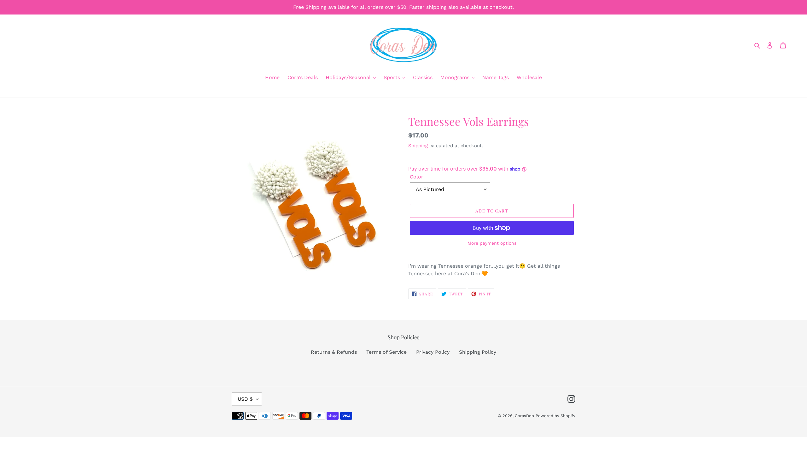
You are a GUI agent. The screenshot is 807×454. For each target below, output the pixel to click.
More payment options (491, 243)
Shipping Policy (477, 352)
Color (416, 177)
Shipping (418, 145)
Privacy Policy (433, 352)
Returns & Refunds (334, 352)
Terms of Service (386, 352)
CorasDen (524, 415)
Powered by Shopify (555, 415)
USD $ (245, 399)
